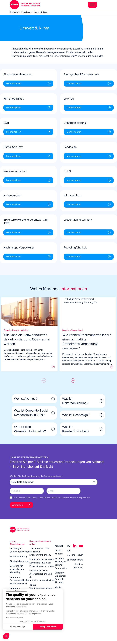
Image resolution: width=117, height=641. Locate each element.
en (68, 550)
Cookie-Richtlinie (78, 566)
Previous (44, 380)
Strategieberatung (19, 561)
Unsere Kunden (59, 552)
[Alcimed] (34, 4)
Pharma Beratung (19, 556)
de (68, 546)
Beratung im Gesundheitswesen (19, 550)
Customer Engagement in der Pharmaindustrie (19, 580)
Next (73, 380)
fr (68, 555)
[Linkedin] (74, 546)
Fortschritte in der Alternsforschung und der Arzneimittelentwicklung (42, 575)
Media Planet (58, 589)
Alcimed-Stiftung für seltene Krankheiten (61, 563)
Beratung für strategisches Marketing (17, 569)
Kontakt (59, 546)
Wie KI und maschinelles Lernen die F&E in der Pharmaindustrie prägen (41, 562)
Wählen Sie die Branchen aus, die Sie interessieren (35, 476)
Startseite (14, 12)
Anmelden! (17, 505)
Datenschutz (76, 559)
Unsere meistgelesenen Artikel (40, 542)
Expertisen (25, 12)
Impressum (84, 498)
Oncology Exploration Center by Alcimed (60, 577)
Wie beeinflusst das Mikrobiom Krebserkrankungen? (40, 551)
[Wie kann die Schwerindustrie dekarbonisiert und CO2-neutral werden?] (29, 366)
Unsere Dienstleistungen (17, 542)
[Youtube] (81, 546)
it (68, 560)
